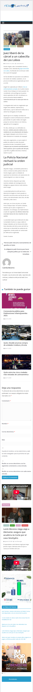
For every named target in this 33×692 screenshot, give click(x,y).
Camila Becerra (20, 63)
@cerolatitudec (13, 679)
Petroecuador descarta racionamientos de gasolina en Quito (17, 244)
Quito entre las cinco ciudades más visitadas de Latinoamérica (16, 373)
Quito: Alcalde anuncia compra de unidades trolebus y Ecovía (16, 344)
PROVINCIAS (20, 46)
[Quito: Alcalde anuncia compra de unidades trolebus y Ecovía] (16, 326)
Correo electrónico (8, 432)
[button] (2, 673)
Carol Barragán (18, 541)
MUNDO (12, 525)
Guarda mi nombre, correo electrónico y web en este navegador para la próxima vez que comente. (16, 453)
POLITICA (18, 525)
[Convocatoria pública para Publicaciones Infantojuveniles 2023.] (16, 294)
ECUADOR (6, 46)
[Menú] (3, 22)
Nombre (5, 424)
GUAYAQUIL (13, 46)
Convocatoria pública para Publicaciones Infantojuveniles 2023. (15, 313)
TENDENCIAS (25, 525)
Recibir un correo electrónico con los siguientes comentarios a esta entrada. (14, 465)
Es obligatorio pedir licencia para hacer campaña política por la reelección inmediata (16, 251)
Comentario (6, 401)
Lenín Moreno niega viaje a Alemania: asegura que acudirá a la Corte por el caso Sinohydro (16, 533)
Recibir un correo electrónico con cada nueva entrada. (16, 472)
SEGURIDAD (6, 49)
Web (3, 440)
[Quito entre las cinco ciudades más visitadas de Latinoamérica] (16, 356)
